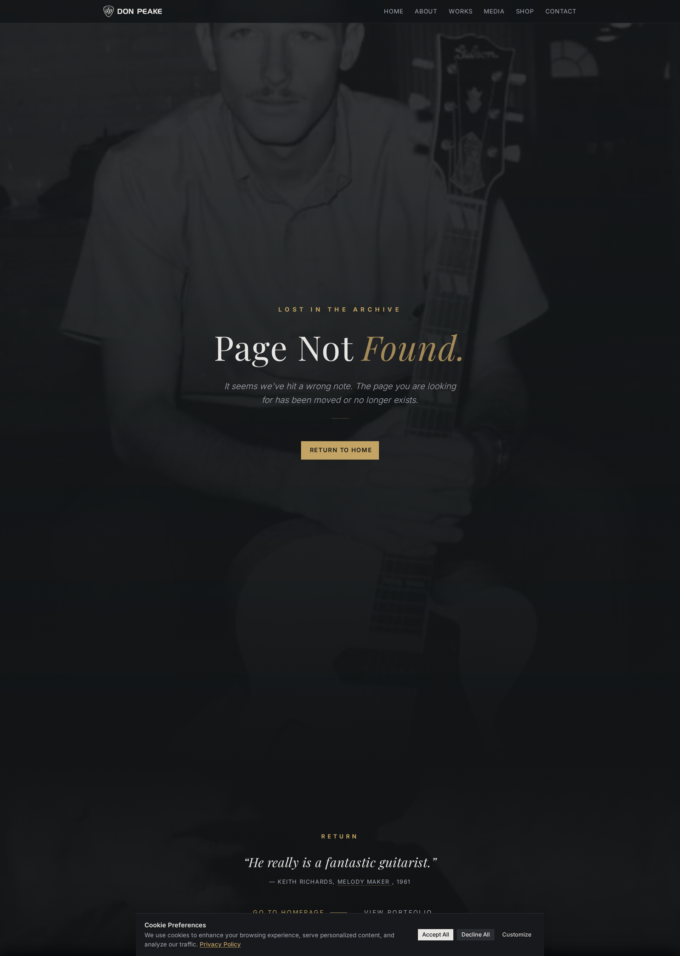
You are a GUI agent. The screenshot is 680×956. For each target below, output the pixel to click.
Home (393, 11)
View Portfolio (398, 912)
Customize (516, 934)
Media (494, 11)
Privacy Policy (220, 944)
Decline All (475, 934)
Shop (525, 11)
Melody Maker (365, 881)
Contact (561, 11)
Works (460, 11)
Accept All (435, 934)
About (426, 11)
